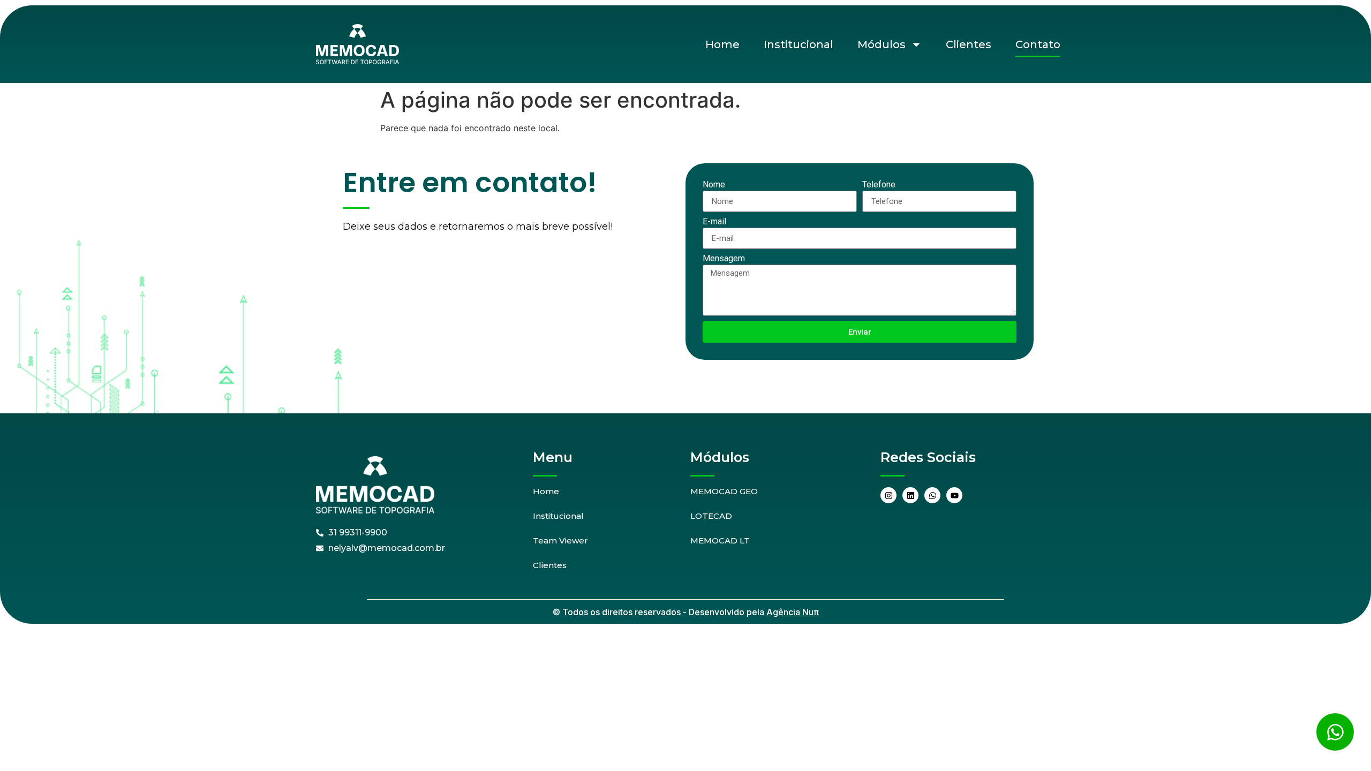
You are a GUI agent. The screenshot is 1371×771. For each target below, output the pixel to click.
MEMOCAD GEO (724, 491)
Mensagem (724, 258)
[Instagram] (888, 495)
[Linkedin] (910, 495)
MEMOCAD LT (720, 540)
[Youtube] (954, 495)
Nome (714, 185)
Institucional (798, 44)
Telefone (878, 185)
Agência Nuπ (792, 612)
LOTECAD (711, 516)
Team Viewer (560, 540)
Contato (1037, 44)
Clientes (968, 44)
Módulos (881, 44)
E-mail (714, 221)
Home (722, 44)
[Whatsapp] (932, 495)
